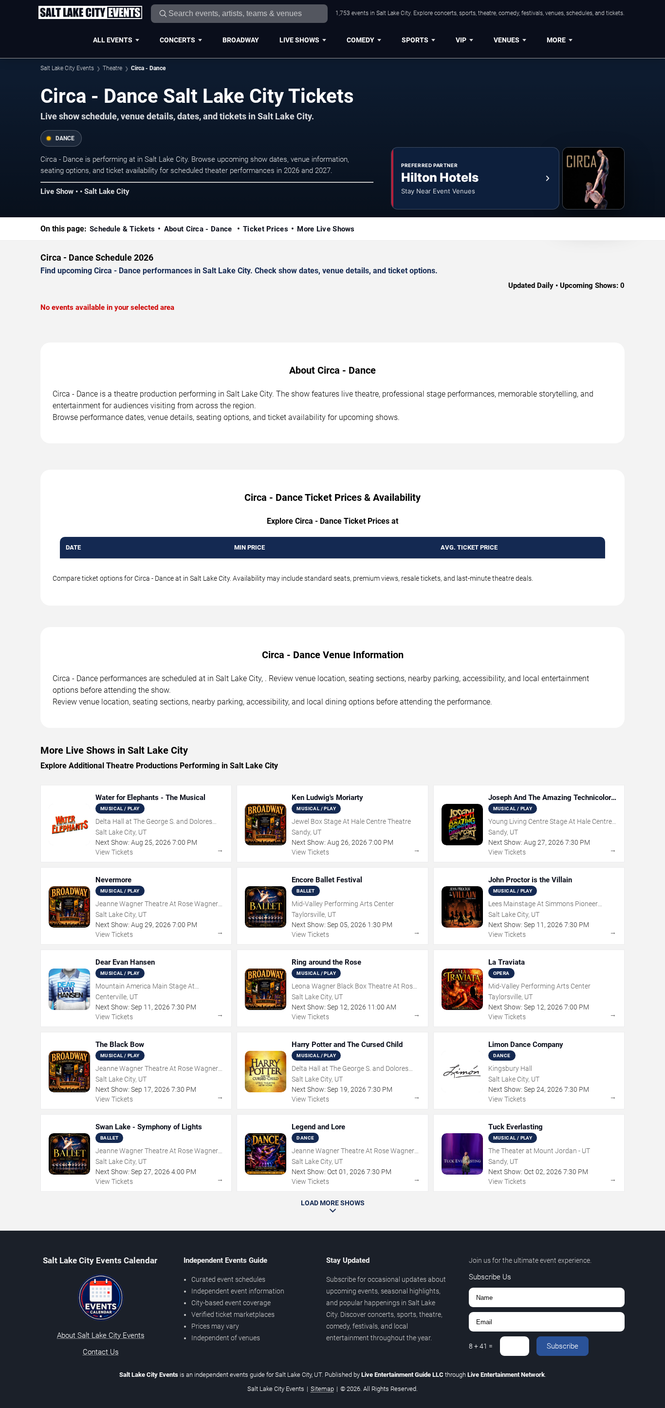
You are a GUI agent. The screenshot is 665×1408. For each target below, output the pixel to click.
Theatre (112, 68)
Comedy (360, 40)
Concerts (177, 40)
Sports (415, 40)
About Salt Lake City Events (101, 1335)
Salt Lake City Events (67, 68)
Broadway (240, 40)
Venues (506, 40)
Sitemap (322, 1388)
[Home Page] (90, 13)
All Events (112, 40)
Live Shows (299, 40)
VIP (461, 40)
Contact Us (101, 1352)
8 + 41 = (481, 1346)
